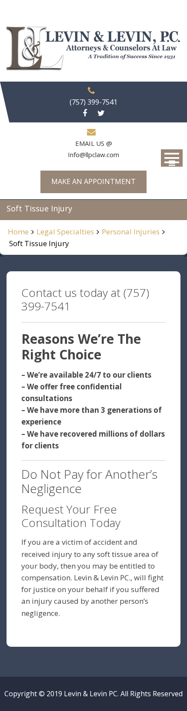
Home (18, 232)
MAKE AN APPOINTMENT (93, 181)
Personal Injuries (131, 232)
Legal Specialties (65, 232)
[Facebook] (84, 113)
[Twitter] (101, 113)
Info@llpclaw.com (93, 154)
